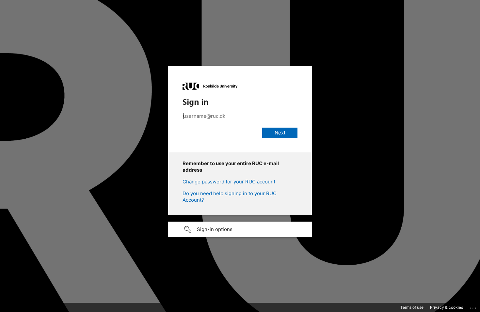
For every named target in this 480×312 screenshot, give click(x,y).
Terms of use (412, 307)
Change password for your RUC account (229, 182)
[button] (240, 229)
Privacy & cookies (446, 307)
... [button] (473, 306)
